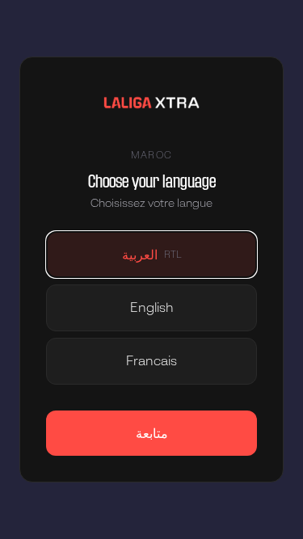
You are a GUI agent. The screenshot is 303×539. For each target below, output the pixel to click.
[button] (151, 254)
